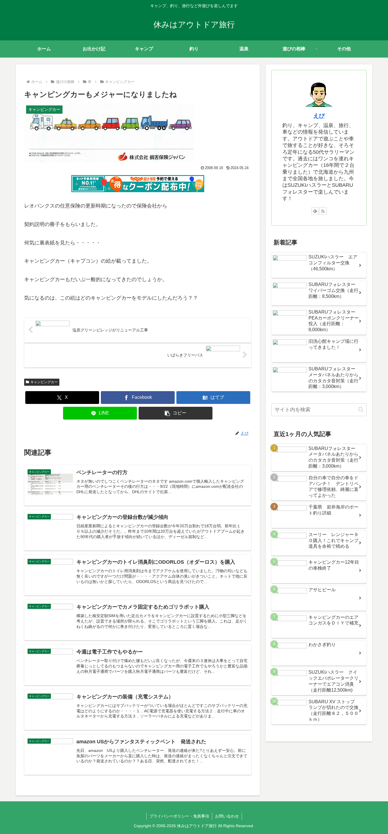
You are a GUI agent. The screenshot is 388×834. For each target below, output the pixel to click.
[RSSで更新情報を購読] (323, 211)
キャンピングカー (44, 382)
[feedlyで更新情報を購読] (315, 211)
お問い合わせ (227, 816)
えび (319, 116)
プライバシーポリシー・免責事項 (179, 816)
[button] (175, 413)
